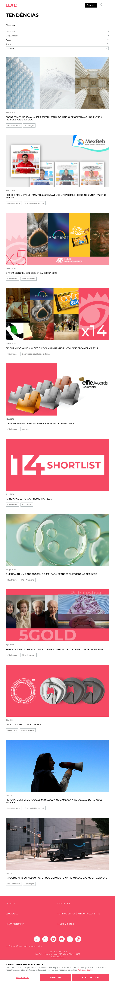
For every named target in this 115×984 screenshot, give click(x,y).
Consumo (26, 429)
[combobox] (57, 31)
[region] (57, 972)
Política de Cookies (85, 970)
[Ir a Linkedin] (37, 939)
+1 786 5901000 (57, 956)
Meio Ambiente (13, 125)
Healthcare (26, 504)
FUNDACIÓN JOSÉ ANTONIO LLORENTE (79, 913)
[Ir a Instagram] (53, 939)
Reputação (29, 125)
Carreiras (64, 903)
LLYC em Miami (66, 924)
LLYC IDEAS (12, 913)
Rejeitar (55, 977)
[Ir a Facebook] (70, 939)
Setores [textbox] (9, 44)
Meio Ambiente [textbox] (12, 35)
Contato (91, 5)
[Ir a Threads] (78, 939)
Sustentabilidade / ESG (34, 203)
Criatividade (12, 278)
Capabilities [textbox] (10, 31)
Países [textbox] (8, 40)
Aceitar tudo (90, 977)
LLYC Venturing (15, 924)
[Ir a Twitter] (45, 939)
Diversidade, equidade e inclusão (36, 354)
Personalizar (22, 977)
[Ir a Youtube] (62, 939)
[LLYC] (11, 5)
